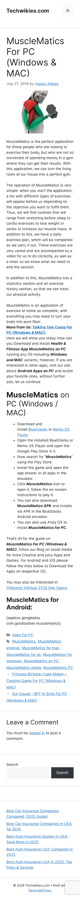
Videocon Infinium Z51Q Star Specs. (37, 588)
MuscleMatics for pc (23, 654)
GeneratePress (40, 890)
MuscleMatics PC (58, 668)
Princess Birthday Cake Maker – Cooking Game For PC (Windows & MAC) (36, 680)
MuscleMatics (24, 641)
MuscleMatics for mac (40, 648)
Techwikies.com (27, 10)
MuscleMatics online (23, 668)
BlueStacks (37, 429)
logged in (37, 733)
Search (12, 764)
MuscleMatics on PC (41, 661)
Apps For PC (22, 635)
